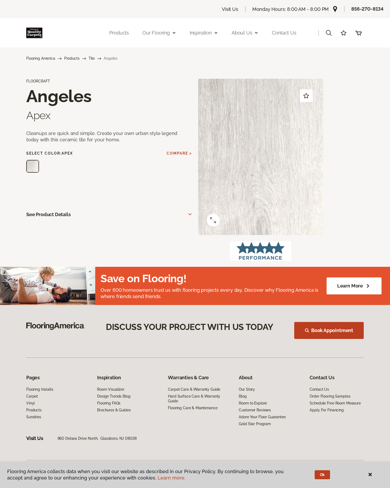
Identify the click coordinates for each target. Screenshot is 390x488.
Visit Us (230, 9)
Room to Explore (253, 403)
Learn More (350, 286)
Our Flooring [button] (156, 33)
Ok (322, 475)
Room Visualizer (110, 389)
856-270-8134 (367, 9)
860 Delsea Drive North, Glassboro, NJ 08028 (97, 438)
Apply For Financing (327, 410)
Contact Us (284, 33)
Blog (242, 396)
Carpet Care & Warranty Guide (194, 389)
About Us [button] (242, 33)
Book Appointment (332, 330)
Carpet (32, 396)
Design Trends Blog (113, 396)
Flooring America (40, 58)
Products (119, 33)
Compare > (179, 153)
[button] (328, 33)
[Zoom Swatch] (213, 220)
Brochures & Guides (114, 410)
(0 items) (358, 33)
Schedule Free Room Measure (335, 403)
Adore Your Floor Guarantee (262, 417)
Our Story (247, 389)
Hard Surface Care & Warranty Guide (194, 398)
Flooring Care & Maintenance (192, 408)
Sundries (33, 417)
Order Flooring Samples (330, 396)
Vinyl (30, 403)
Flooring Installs (39, 389)
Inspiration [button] (201, 33)
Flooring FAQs (108, 403)
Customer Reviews (255, 410)
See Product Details (48, 214)
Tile (92, 58)
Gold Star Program (255, 424)
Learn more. (171, 478)
